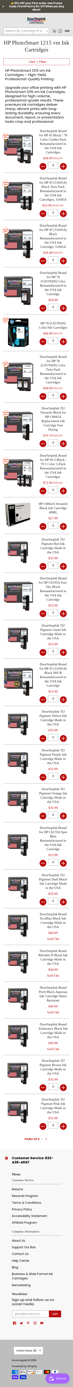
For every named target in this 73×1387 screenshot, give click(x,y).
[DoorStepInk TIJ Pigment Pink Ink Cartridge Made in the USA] (18, 1113)
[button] (54, 31)
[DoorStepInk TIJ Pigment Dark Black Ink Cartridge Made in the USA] (18, 889)
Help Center (20, 1261)
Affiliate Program (24, 1223)
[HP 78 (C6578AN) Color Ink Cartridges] (18, 333)
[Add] (63, 166)
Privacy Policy (22, 1209)
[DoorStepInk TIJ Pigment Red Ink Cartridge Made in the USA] (18, 553)
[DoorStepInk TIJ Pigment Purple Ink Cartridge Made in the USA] (18, 764)
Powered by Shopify (24, 1366)
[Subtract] (43, 166)
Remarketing (21, 1285)
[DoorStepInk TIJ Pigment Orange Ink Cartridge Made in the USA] (18, 803)
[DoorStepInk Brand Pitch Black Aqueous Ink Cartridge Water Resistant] (18, 1000)
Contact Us (20, 1254)
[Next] (46, 1139)
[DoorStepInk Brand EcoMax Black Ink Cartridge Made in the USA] (18, 926)
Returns (17, 1189)
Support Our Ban (24, 1247)
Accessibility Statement (29, 1216)
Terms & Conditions (26, 1203)
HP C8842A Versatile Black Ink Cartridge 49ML (53, 508)
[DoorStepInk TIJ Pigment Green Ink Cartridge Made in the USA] (18, 639)
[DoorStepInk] (36, 20)
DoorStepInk (19, 1360)
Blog (15, 1267)
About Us (18, 1241)
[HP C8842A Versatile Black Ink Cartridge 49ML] (18, 515)
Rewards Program (25, 1196)
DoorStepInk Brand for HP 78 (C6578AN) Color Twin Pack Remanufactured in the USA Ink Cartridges (53, 369)
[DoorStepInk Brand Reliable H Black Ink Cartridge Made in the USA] (18, 963)
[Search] (47, 31)
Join (55, 1314)
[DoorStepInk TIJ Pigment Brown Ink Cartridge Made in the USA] (18, 1074)
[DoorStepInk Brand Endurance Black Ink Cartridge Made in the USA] (18, 1037)
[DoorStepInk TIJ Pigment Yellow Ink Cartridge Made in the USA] (18, 725)
